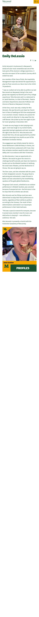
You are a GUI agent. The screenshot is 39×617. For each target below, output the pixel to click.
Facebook (30, 60)
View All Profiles (22, 266)
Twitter (33, 60)
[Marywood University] (6, 1)
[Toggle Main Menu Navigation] (36, 2)
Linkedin (35, 60)
